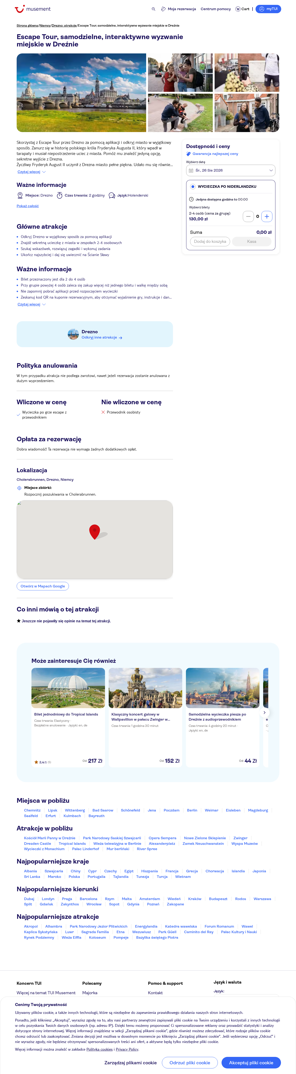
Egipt (129, 871)
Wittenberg (75, 810)
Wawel (247, 926)
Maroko (54, 876)
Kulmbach (72, 816)
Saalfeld (31, 816)
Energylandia (146, 926)
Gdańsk (46, 904)
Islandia (238, 871)
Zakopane (175, 904)
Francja (172, 871)
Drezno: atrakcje (64, 25)
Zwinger (240, 838)
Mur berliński (118, 849)
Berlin (192, 810)
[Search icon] (153, 9)
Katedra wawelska (181, 926)
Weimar (211, 810)
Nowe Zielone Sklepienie (205, 838)
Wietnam (183, 876)
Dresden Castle (37, 843)
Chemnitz (32, 810)
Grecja (192, 871)
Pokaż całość (28, 206)
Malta (127, 899)
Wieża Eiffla (71, 937)
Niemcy (45, 25)
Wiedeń (174, 899)
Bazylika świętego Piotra (157, 937)
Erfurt (51, 816)
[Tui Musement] (36, 9)
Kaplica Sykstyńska (41, 932)
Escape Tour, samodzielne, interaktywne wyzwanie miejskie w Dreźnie (128, 25)
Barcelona (88, 899)
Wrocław (94, 904)
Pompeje (121, 937)
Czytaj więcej (29, 172)
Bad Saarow (102, 810)
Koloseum (97, 937)
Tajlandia (121, 876)
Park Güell (167, 932)
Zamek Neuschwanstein (203, 843)
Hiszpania (149, 871)
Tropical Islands (72, 843)
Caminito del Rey (198, 932)
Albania (30, 871)
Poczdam (171, 810)
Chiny (75, 871)
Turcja (162, 876)
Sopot (114, 904)
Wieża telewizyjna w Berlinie (117, 843)
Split (28, 904)
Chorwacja (215, 871)
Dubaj (29, 899)
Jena (152, 810)
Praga (67, 899)
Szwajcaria (54, 871)
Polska (74, 876)
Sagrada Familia (95, 932)
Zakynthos (70, 904)
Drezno (90, 331)
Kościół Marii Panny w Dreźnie (49, 838)
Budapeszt (218, 899)
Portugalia (96, 876)
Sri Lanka (32, 876)
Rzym (109, 899)
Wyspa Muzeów (244, 843)
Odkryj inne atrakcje (99, 337)
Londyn (48, 899)
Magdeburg (258, 810)
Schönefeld (130, 810)
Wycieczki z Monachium (44, 849)
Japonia (259, 871)
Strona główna (27, 25)
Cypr (92, 871)
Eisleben (233, 810)
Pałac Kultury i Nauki (239, 932)
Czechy (110, 871)
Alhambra (53, 926)
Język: (219, 991)
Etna (121, 932)
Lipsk (52, 810)
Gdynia (133, 904)
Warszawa (262, 899)
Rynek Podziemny (39, 937)
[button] (230, 186)
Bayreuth (97, 816)
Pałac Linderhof (85, 849)
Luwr (69, 932)
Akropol (31, 926)
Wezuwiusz (141, 932)
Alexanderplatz (162, 843)
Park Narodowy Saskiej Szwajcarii (112, 838)
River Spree (147, 849)
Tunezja (142, 876)
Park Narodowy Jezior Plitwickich (98, 926)
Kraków (194, 899)
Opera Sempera (162, 838)
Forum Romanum (219, 926)
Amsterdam (149, 899)
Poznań (153, 904)
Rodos (240, 899)
